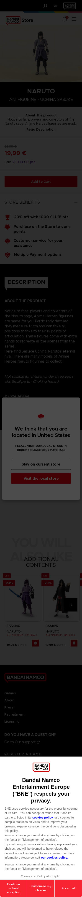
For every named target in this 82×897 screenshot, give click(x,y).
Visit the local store (41, 478)
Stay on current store (41, 464)
